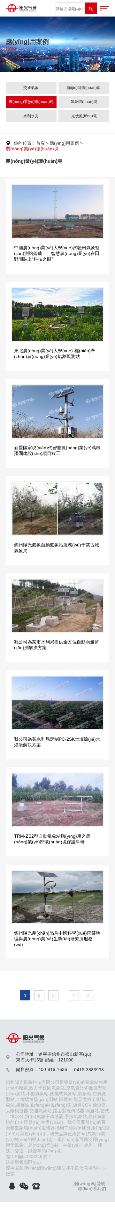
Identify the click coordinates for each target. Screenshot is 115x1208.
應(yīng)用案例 (64, 143)
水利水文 (31, 116)
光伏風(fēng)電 (84, 116)
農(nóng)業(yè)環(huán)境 (31, 102)
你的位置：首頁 (29, 143)
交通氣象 (31, 88)
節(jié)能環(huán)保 (84, 88)
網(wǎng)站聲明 (89, 1183)
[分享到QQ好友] (12, 1186)
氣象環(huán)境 (84, 102)
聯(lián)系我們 (92, 1188)
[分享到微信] (24, 1186)
